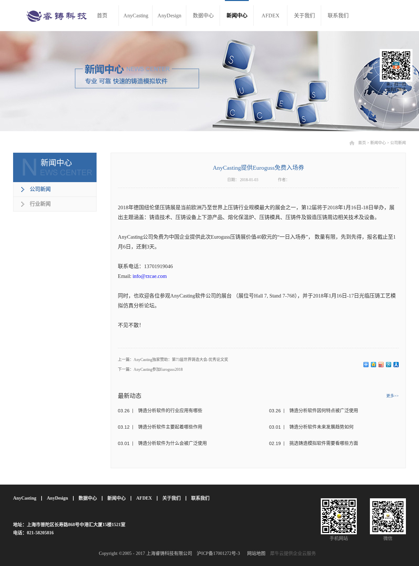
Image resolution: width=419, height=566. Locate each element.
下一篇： (150, 369)
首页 (102, 15)
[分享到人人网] (396, 364)
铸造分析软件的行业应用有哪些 (170, 410)
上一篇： (173, 359)
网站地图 (255, 553)
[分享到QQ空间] (373, 364)
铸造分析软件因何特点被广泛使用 (323, 410)
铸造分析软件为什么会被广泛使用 (172, 443)
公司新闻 (398, 143)
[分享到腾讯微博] (389, 364)
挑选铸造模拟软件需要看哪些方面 (323, 443)
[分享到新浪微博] (381, 364)
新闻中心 (378, 143)
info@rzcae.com (150, 276)
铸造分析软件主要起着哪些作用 (170, 426)
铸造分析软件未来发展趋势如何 (321, 426)
